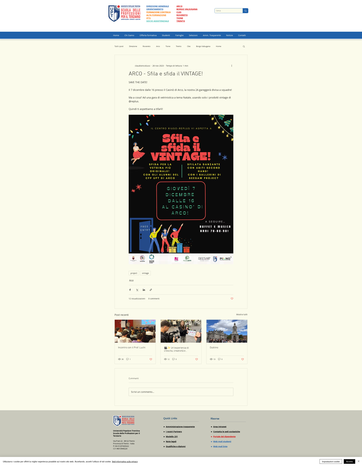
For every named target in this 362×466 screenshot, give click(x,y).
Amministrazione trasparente (180, 426)
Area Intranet (219, 426)
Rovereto (146, 46)
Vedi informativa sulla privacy (125, 461)
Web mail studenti (222, 441)
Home (218, 46)
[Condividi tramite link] (150, 289)
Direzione (133, 46)
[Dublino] (226, 331)
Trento (178, 46)
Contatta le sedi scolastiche (226, 431)
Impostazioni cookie (331, 461)
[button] (195, 35)
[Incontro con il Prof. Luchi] (135, 331)
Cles (188, 46)
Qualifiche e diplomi (176, 446)
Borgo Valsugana (203, 46)
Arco (158, 46)
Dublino (214, 347)
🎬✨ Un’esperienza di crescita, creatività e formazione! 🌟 (176, 349)
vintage (145, 273)
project (134, 273)
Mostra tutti (241, 314)
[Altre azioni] (231, 65)
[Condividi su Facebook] (130, 289)
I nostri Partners (174, 431)
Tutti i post (119, 46)
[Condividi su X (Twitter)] (137, 289)
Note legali (171, 441)
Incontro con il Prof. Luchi (131, 347)
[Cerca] (245, 10)
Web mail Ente (220, 446)
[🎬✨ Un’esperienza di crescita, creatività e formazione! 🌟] (181, 331)
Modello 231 (172, 436)
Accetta (349, 461)
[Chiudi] (358, 461)
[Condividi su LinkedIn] (144, 289)
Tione (168, 46)
